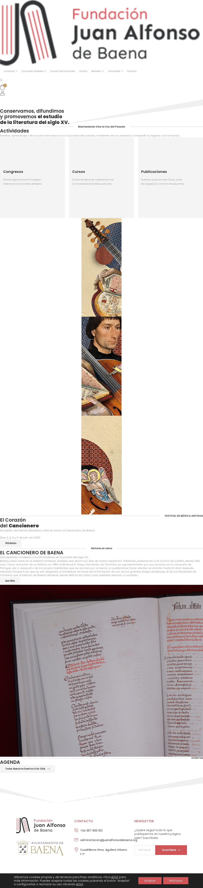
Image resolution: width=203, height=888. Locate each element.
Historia (83, 71)
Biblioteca (96, 71)
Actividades (114, 71)
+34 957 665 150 (91, 831)
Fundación (9, 71)
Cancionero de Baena (33, 71)
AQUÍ (114, 877)
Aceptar (150, 881)
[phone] (101, 833)
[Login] (2, 93)
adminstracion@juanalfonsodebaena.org (108, 840)
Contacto (132, 71)
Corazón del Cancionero (62, 71)
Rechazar (175, 881)
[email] (101, 842)
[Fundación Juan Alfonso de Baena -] (100, 33)
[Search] (1, 80)
